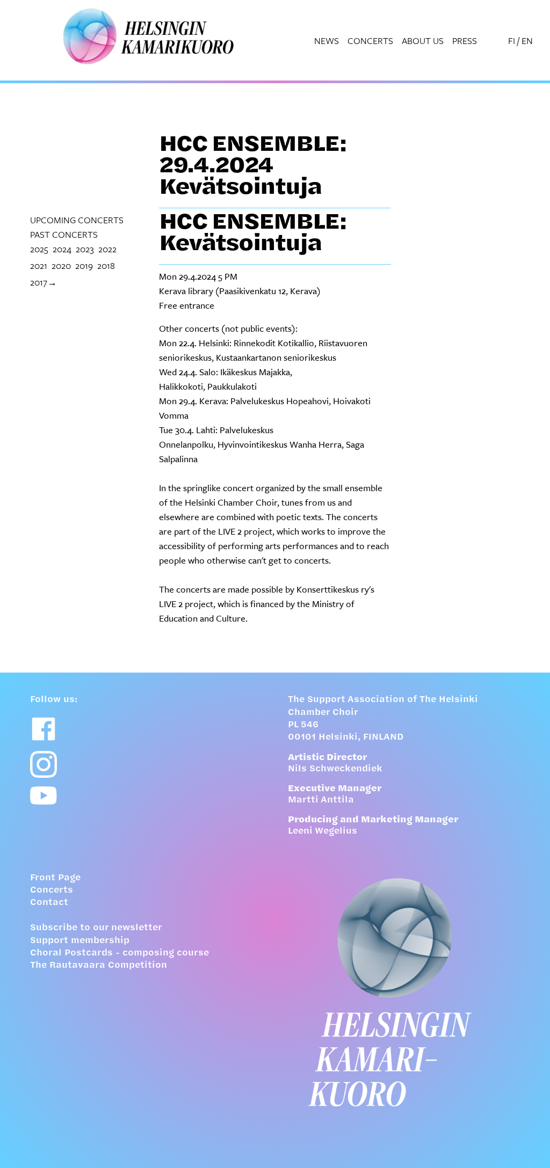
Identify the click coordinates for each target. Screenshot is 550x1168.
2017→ (43, 282)
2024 (62, 249)
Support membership (79, 941)
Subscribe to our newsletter (96, 928)
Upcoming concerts (77, 220)
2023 (85, 249)
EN (527, 40)
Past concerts (64, 234)
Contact (49, 903)
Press (464, 40)
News (326, 40)
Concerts (370, 40)
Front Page (55, 878)
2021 (38, 265)
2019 (84, 265)
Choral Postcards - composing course (119, 953)
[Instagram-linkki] (43, 764)
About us (423, 40)
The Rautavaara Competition (98, 965)
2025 (39, 249)
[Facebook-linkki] (43, 729)
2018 (106, 265)
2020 (61, 265)
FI (511, 40)
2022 (107, 249)
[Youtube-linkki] (43, 795)
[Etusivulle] (404, 992)
